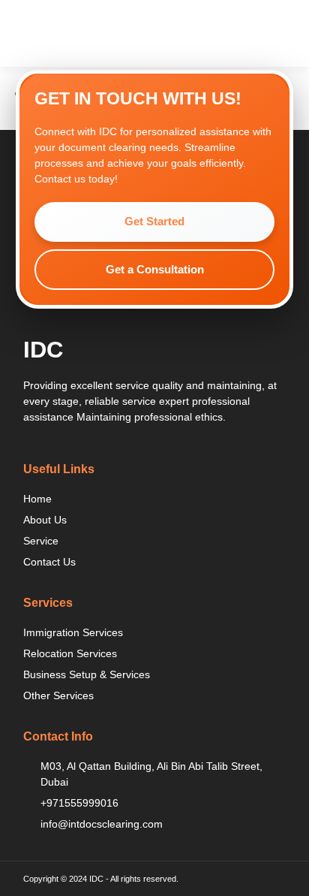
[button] (280, 33)
